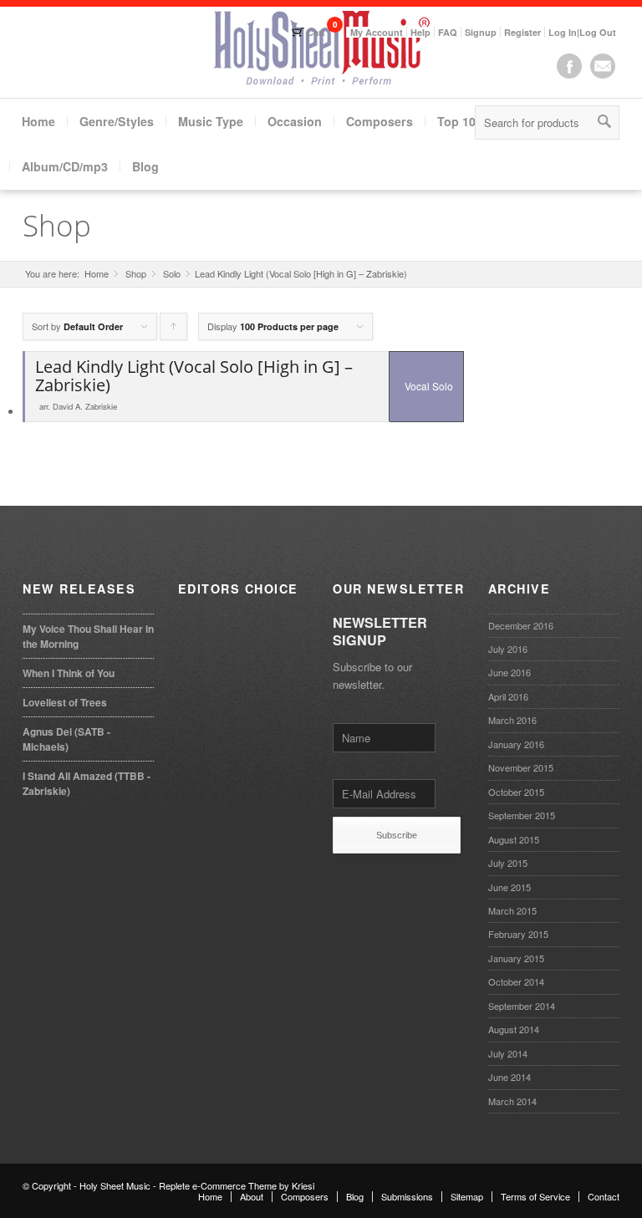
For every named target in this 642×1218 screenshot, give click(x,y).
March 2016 (512, 719)
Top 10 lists (470, 121)
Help (420, 32)
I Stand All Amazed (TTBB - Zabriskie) (86, 783)
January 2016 (516, 744)
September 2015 (521, 815)
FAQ (447, 32)
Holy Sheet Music (114, 1185)
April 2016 (508, 696)
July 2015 (507, 862)
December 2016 (520, 625)
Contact (603, 1196)
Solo (172, 274)
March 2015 (512, 910)
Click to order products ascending (173, 329)
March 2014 (512, 1101)
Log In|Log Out (582, 32)
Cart (316, 32)
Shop (57, 225)
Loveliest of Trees (65, 702)
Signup (481, 32)
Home (38, 121)
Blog (145, 166)
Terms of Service (535, 1196)
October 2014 (516, 981)
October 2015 (516, 791)
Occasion (295, 121)
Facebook (569, 66)
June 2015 (509, 887)
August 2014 (513, 1029)
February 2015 (518, 933)
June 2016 (509, 672)
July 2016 (507, 648)
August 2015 (513, 839)
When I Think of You (69, 672)
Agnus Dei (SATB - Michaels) (66, 739)
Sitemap (467, 1196)
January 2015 (516, 958)
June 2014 (509, 1076)
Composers (379, 121)
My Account (376, 32)
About (251, 1196)
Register (522, 32)
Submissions (407, 1196)
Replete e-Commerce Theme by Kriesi (236, 1185)
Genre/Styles (116, 121)
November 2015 (520, 767)
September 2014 (521, 1005)
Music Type (210, 121)
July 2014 (507, 1053)
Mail (602, 66)
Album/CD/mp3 (65, 166)
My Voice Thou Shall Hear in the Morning (88, 636)
